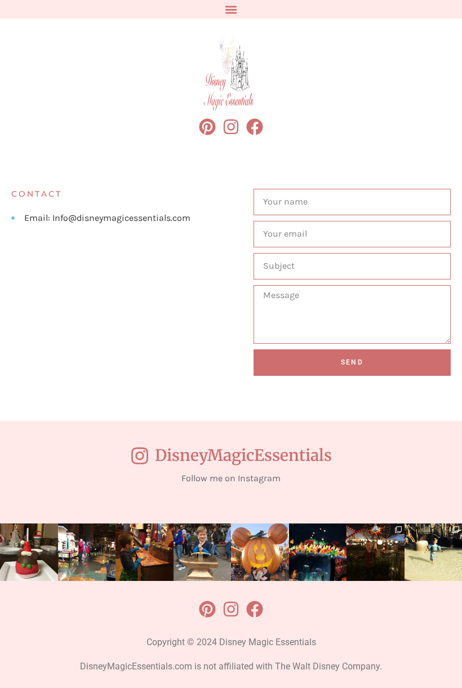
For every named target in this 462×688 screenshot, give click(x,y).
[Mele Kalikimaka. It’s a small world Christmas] (318, 552)
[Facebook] (254, 126)
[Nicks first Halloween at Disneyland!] (260, 552)
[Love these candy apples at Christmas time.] (29, 552)
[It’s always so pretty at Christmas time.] (375, 552)
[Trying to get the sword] (203, 552)
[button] (231, 9)
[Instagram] (231, 126)
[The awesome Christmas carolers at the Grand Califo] (87, 552)
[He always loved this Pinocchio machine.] (144, 552)
